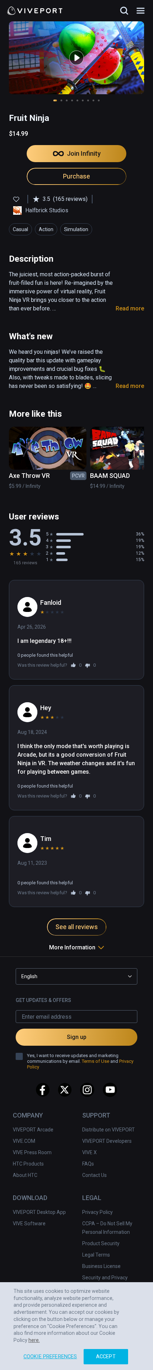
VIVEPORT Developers (107, 1141)
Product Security (101, 1243)
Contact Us (94, 1175)
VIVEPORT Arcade (33, 1129)
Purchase (76, 176)
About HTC (25, 1175)
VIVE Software (29, 1223)
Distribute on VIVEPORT (108, 1129)
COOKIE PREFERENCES (50, 1357)
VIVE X (89, 1152)
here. (34, 1340)
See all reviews (77, 927)
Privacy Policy (97, 1212)
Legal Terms (96, 1255)
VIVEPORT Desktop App (39, 1212)
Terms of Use (95, 1061)
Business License (101, 1266)
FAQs (88, 1164)
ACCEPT (106, 1357)
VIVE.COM (24, 1141)
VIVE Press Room (32, 1152)
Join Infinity (84, 153)
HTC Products (28, 1164)
